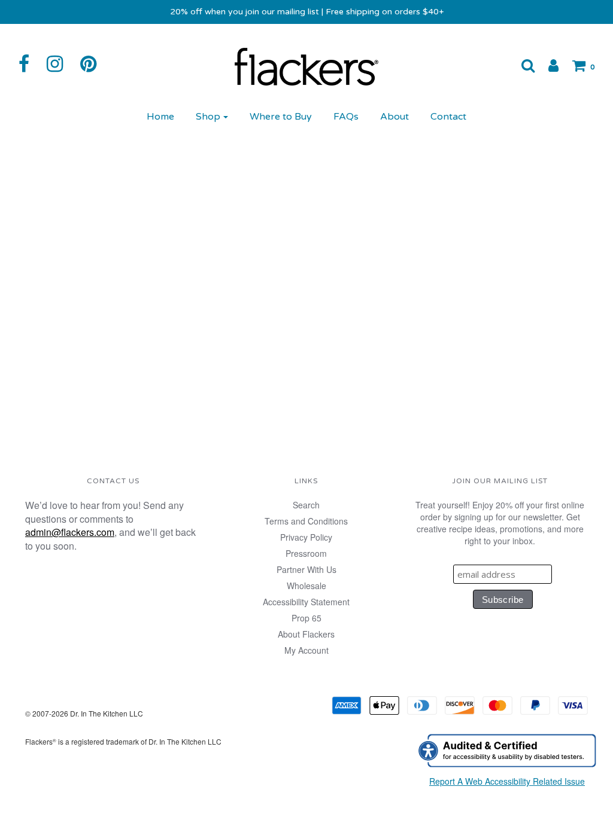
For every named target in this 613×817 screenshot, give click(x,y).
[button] (522, 65)
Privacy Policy (306, 537)
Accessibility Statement (306, 602)
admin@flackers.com (69, 532)
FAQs (346, 117)
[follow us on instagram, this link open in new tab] (61, 64)
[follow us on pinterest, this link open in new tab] (94, 64)
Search (306, 505)
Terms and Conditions (306, 521)
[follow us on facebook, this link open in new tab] (30, 64)
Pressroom (306, 553)
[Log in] (547, 65)
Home (160, 117)
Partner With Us (306, 569)
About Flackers (306, 634)
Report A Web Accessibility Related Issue (507, 781)
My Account (306, 650)
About (394, 117)
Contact (448, 117)
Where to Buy (281, 117)
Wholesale (306, 586)
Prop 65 (306, 618)
